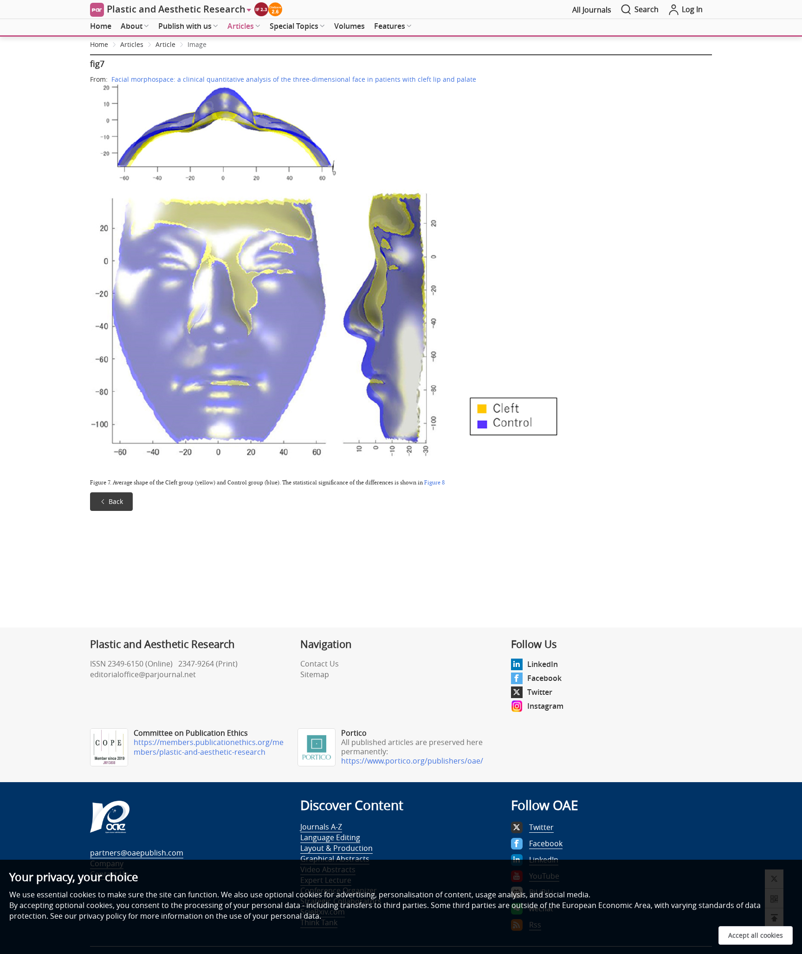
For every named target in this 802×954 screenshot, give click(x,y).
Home (100, 26)
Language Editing (330, 837)
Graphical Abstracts (334, 859)
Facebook (544, 678)
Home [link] (99, 44)
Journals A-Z (321, 827)
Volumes (349, 26)
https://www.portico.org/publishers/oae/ (412, 761)
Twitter (539, 692)
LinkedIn (542, 664)
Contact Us (319, 664)
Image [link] (197, 44)
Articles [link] (131, 44)
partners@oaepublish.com (136, 853)
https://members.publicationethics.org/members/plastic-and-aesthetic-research (209, 747)
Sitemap (314, 674)
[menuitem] (100, 26)
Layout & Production (336, 848)
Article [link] (165, 44)
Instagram (545, 706)
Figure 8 (434, 482)
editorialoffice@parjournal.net (143, 674)
